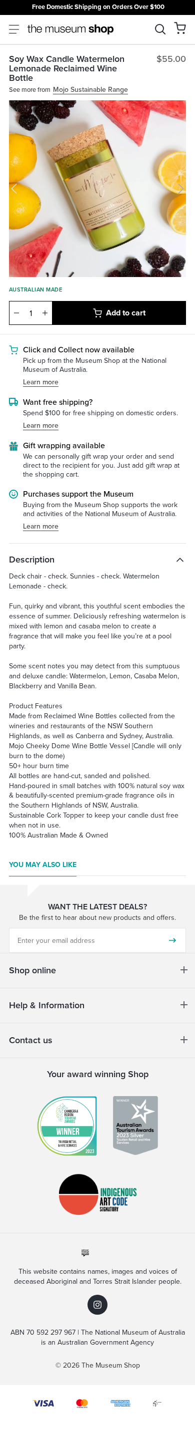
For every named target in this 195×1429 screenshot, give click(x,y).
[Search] (160, 29)
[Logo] (71, 29)
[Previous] (14, 189)
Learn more (40, 382)
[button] (180, 28)
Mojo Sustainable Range (90, 90)
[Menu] (14, 29)
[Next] (181, 189)
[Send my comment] (172, 940)
